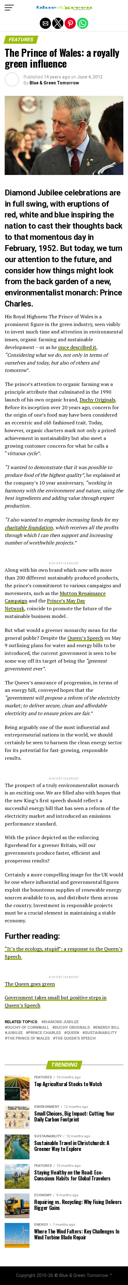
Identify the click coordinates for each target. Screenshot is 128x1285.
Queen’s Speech (85, 637)
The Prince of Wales (28, 1039)
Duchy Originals (97, 399)
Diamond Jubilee (61, 1022)
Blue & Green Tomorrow (54, 82)
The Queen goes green (30, 983)
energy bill (107, 1028)
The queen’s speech (75, 1039)
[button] (9, 8)
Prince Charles (44, 1033)
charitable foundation (29, 527)
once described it (77, 347)
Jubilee (15, 1033)
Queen (72, 1033)
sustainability (101, 1033)
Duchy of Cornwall (28, 1028)
